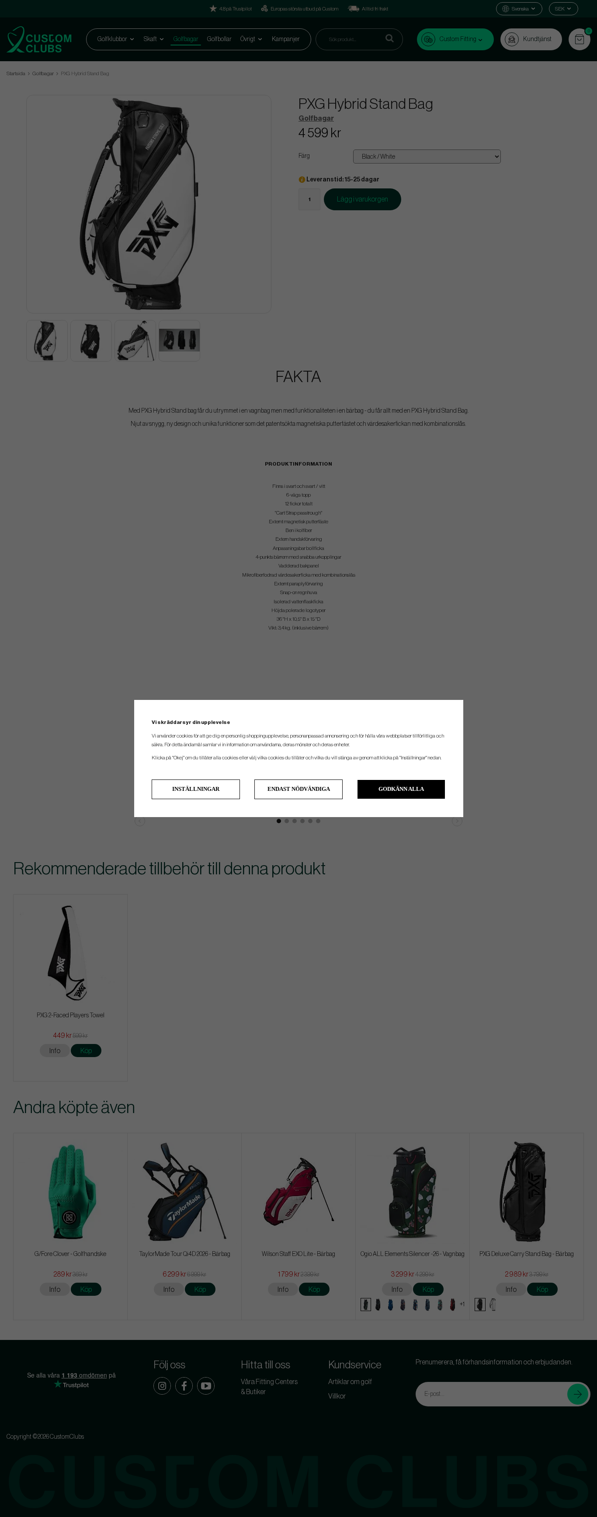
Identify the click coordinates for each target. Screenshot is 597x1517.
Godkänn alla (401, 789)
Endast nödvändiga (298, 789)
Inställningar (195, 789)
